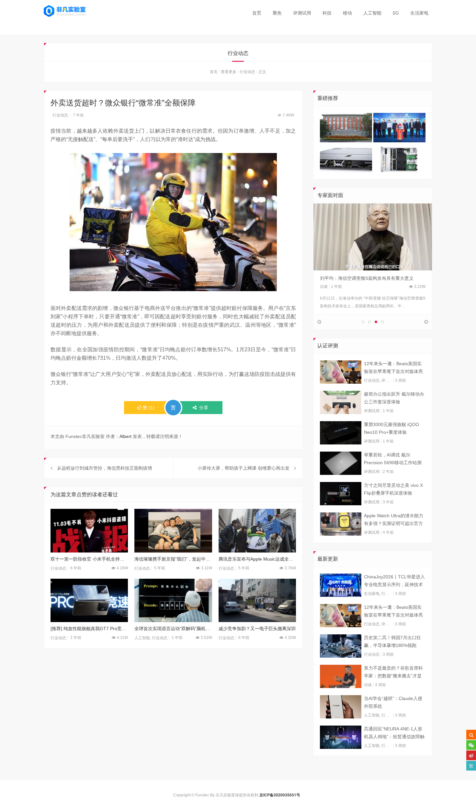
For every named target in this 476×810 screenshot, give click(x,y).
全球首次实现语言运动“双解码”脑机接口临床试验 (173, 628)
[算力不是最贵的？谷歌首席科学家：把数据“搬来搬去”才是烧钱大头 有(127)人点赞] (340, 676)
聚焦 (277, 13)
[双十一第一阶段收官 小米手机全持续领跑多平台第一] (89, 531)
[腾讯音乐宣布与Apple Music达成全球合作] (257, 531)
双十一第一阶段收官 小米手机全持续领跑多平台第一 (89, 559)
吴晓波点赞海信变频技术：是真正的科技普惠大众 (370, 278)
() (148, 407)
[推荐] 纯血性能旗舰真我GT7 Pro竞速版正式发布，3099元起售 (89, 628)
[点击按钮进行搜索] (471, 734)
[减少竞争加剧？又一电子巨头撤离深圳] (257, 600)
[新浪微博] (471, 755)
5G (396, 13)
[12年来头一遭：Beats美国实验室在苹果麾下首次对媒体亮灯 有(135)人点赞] (340, 372)
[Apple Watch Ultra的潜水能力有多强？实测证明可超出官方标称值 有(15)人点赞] (340, 524)
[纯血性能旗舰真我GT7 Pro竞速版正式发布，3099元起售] (89, 600)
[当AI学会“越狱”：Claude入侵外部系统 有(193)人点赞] (340, 706)
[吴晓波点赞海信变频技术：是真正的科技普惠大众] (372, 236)
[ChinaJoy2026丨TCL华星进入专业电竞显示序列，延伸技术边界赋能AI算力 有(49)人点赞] (340, 585)
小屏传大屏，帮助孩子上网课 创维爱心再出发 (242, 468)
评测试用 (302, 13)
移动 (347, 13)
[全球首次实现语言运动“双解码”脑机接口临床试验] (173, 600)
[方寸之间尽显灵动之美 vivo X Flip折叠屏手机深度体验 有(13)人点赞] (340, 493)
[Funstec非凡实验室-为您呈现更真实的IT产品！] (65, 11)
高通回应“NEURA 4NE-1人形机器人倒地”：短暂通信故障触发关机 (394, 733)
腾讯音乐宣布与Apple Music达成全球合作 (257, 559)
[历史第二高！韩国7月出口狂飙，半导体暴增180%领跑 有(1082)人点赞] (340, 646)
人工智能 (372, 13)
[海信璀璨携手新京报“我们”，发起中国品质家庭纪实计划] (173, 531)
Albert (125, 436)
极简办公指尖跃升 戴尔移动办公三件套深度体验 (394, 397)
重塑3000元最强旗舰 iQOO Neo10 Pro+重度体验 (391, 428)
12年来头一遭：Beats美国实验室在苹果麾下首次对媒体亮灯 (393, 368)
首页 (256, 13)
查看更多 (228, 72)
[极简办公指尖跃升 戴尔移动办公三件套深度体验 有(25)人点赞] (340, 402)
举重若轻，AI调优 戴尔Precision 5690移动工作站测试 (393, 459)
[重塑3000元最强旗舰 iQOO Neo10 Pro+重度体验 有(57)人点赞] (340, 432)
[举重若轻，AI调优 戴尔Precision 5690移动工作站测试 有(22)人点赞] (340, 463)
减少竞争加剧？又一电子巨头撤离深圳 (257, 628)
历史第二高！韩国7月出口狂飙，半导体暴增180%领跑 (392, 641)
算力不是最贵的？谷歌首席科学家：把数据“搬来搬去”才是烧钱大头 (393, 672)
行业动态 (247, 72)
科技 (327, 13)
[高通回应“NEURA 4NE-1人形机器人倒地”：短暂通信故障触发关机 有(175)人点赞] (340, 737)
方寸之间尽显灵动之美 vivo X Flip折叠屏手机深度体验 (393, 489)
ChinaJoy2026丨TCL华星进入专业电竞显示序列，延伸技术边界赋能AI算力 (394, 581)
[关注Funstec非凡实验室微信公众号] (471, 745)
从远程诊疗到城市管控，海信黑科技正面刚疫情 (104, 468)
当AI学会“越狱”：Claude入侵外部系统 (393, 702)
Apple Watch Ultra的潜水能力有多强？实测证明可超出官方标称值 (393, 520)
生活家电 (419, 13)
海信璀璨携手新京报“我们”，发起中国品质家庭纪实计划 (173, 559)
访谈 (324, 286)
